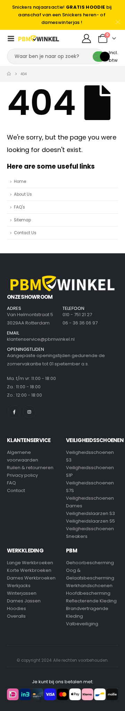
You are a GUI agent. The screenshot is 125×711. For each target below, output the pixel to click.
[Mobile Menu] (10, 38)
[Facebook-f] (14, 411)
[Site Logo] (38, 38)
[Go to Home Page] (9, 74)
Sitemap (22, 220)
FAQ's (19, 207)
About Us (23, 194)
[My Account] (86, 38)
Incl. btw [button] (113, 56)
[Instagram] (29, 411)
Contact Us (25, 233)
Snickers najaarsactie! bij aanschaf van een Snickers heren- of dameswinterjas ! (62, 15)
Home (20, 181)
